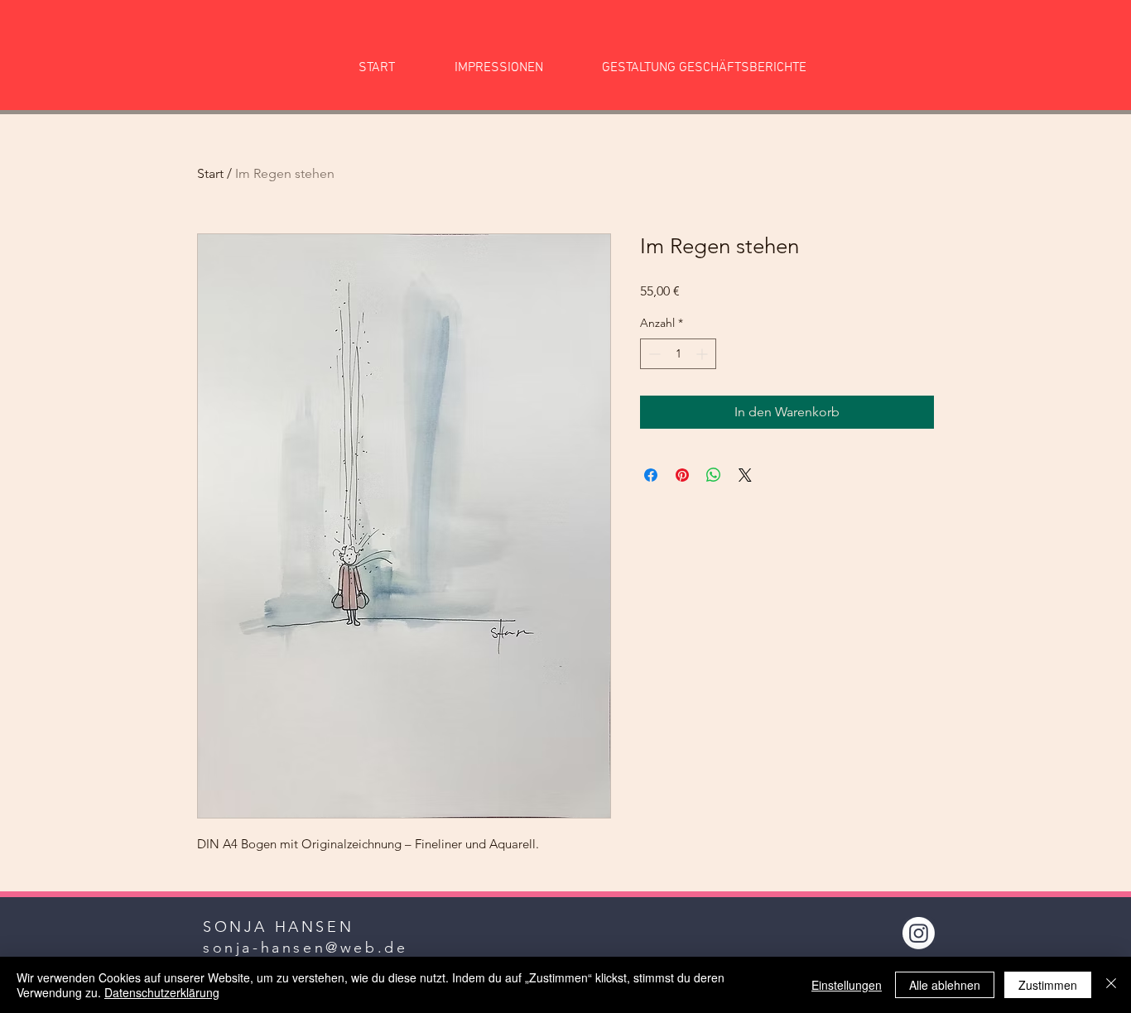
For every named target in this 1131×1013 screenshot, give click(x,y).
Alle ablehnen (944, 985)
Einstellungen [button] (846, 985)
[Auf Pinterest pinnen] (682, 475)
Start (210, 173)
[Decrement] (653, 353)
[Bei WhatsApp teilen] (714, 475)
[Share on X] (745, 475)
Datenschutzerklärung (161, 992)
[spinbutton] (678, 353)
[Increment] (703, 353)
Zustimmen (1047, 985)
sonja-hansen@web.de (305, 948)
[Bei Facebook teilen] (651, 475)
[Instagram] (918, 933)
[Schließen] (1111, 985)
